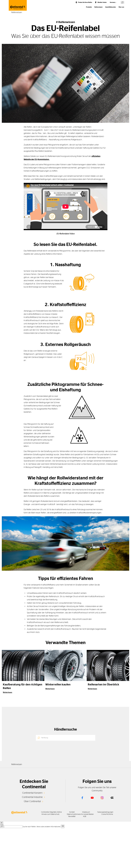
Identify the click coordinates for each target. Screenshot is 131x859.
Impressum (86, 812)
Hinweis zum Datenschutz (50, 814)
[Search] (2, 826)
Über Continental (32, 801)
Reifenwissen (98, 7)
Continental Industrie (32, 797)
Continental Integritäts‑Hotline (51, 812)
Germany (112, 2)
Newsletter (72, 816)
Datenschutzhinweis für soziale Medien (80, 814)
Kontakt (72, 812)
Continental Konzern (32, 793)
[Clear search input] (62, 826)
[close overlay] (1, 823)
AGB (84, 816)
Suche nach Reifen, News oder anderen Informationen (41, 827)
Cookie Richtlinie (107, 814)
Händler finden (102, 2)
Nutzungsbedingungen (105, 812)
